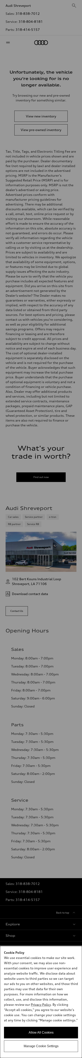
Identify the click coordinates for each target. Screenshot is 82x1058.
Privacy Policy (41, 1005)
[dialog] (41, 1002)
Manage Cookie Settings (41, 1046)
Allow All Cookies (41, 1032)
